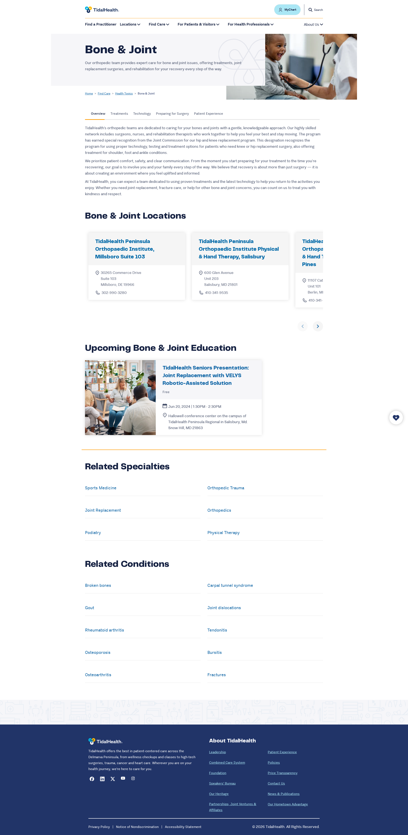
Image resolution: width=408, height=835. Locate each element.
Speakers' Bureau (222, 783)
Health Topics (124, 93)
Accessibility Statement (183, 827)
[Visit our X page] (112, 778)
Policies (274, 763)
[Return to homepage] (105, 741)
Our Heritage (219, 794)
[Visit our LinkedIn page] (102, 778)
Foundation (217, 773)
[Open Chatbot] (396, 417)
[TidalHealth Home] (102, 9)
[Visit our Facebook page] (91, 778)
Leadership (217, 752)
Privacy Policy (99, 827)
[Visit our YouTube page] (123, 778)
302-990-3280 (114, 293)
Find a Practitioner (100, 24)
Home (89, 93)
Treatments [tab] (119, 114)
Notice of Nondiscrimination (137, 827)
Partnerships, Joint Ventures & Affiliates (232, 807)
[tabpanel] (204, 161)
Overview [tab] (98, 114)
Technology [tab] (142, 114)
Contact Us (276, 783)
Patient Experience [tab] (208, 114)
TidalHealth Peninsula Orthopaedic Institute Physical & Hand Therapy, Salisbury (239, 249)
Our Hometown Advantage (288, 804)
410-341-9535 (216, 293)
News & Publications (284, 794)
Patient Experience (282, 752)
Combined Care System (227, 763)
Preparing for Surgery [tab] (172, 114)
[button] (287, 9)
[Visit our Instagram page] (133, 778)
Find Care (104, 93)
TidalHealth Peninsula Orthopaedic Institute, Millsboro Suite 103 (124, 249)
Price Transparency (283, 773)
